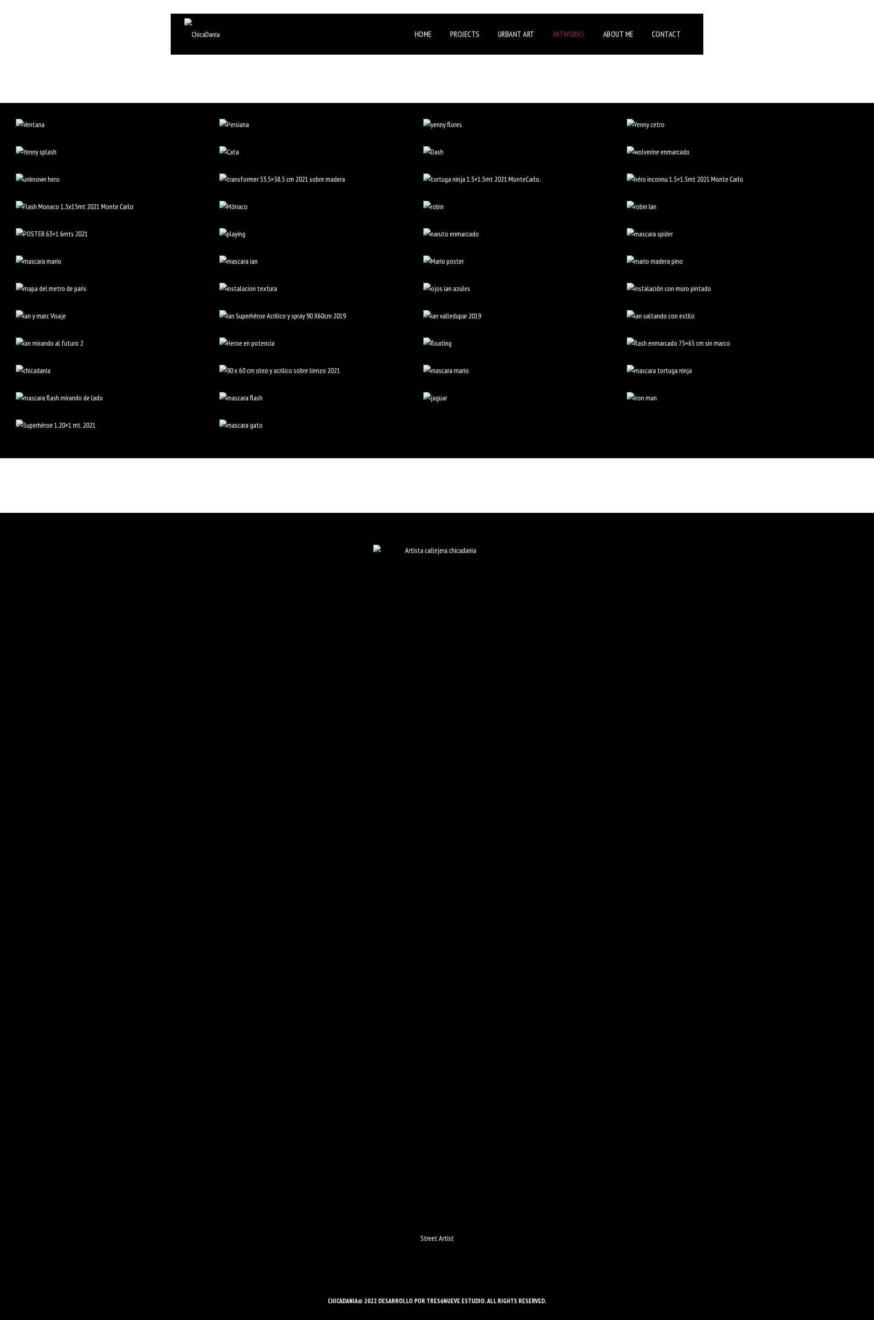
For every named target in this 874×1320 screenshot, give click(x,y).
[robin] (525, 206)
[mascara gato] (321, 425)
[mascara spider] (729, 233)
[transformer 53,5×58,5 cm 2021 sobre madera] (321, 179)
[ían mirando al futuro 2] (118, 343)
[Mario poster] (525, 261)
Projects (465, 34)
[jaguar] (525, 397)
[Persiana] (321, 124)
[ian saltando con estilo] (729, 315)
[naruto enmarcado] (525, 233)
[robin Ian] (729, 206)
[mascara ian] (321, 261)
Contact (666, 34)
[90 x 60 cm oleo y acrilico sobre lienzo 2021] (321, 370)
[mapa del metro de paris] (118, 288)
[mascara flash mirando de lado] (118, 397)
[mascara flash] (321, 397)
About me (618, 34)
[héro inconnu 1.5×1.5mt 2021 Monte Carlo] (729, 179)
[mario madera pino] (729, 261)
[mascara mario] (118, 261)
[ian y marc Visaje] (118, 315)
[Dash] (525, 151)
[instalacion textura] (321, 288)
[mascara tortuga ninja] (729, 370)
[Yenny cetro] (729, 124)
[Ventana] (118, 124)
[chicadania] (118, 370)
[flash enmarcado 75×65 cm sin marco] (729, 343)
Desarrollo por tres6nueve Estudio (431, 1301)
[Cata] (321, 151)
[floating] (525, 343)
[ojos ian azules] (525, 288)
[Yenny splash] (118, 151)
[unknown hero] (118, 179)
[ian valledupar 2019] (525, 315)
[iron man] (729, 397)
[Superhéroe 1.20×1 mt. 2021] (118, 425)
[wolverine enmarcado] (729, 151)
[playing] (321, 233)
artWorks (569, 34)
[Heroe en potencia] (321, 343)
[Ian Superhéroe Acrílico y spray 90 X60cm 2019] (321, 315)
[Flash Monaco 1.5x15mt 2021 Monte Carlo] (118, 206)
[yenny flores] (525, 124)
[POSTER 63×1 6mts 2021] (118, 233)
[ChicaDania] (202, 34)
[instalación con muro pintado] (729, 288)
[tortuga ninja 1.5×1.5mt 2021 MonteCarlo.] (525, 179)
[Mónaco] (321, 206)
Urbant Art (516, 34)
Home (423, 34)
